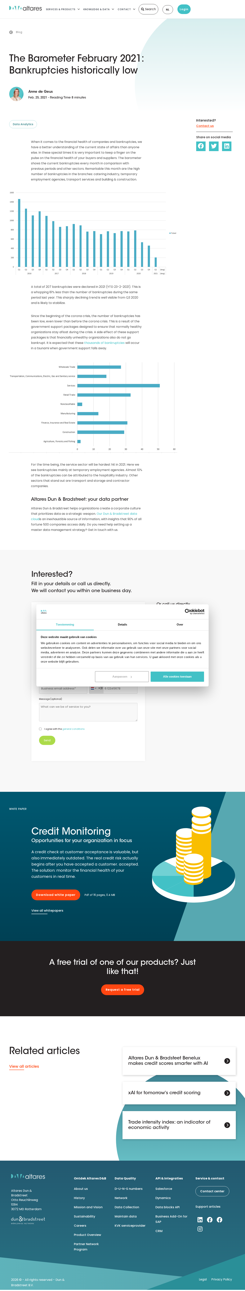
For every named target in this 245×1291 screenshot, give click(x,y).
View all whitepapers (47, 910)
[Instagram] (200, 1229)
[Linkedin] (200, 1219)
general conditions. (73, 729)
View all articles (24, 1066)
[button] (201, 146)
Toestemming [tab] (65, 624)
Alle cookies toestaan (177, 676)
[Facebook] (209, 1219)
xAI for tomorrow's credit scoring (164, 1093)
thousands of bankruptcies (104, 343)
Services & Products (60, 9)
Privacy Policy (221, 1279)
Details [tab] (122, 624)
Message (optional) (50, 699)
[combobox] (96, 688)
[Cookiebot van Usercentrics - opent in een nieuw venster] (187, 612)
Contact (124, 9)
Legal (203, 1279)
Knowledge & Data (96, 9)
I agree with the (64, 729)
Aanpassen (119, 676)
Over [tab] (180, 624)
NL (168, 10)
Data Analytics (23, 124)
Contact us (205, 126)
